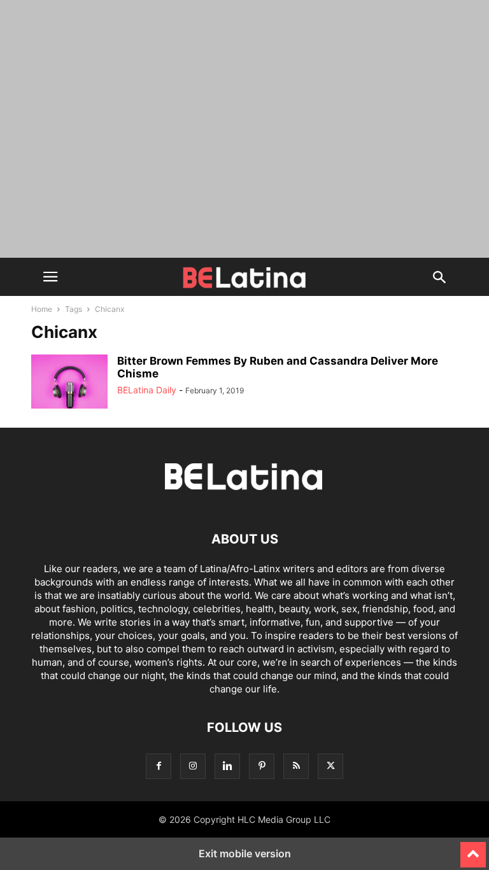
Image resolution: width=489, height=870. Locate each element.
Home (41, 309)
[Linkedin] (227, 766)
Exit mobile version (245, 853)
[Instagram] (193, 766)
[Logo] (244, 501)
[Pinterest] (261, 766)
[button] (50, 277)
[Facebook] (158, 766)
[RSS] (296, 766)
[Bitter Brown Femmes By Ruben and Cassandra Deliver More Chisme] (69, 383)
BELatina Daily (146, 389)
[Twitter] (330, 766)
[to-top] (473, 849)
